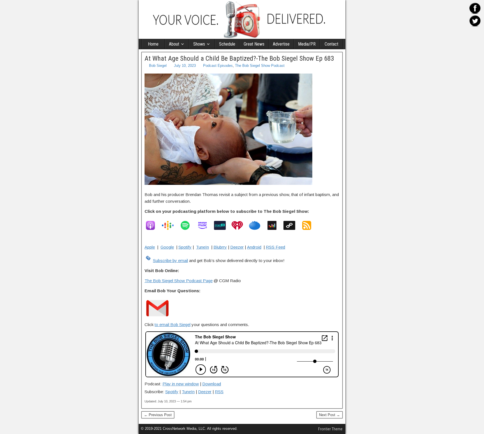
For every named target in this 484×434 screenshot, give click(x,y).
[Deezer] (274, 225)
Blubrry (220, 247)
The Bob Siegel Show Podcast (260, 65)
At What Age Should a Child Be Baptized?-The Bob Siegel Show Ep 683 (239, 58)
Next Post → (329, 415)
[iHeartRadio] (240, 225)
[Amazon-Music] (205, 225)
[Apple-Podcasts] (153, 225)
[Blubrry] (257, 225)
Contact (331, 44)
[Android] (292, 225)
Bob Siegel (158, 65)
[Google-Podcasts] (170, 225)
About (174, 44)
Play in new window (180, 383)
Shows (199, 44)
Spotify (185, 247)
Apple (150, 247)
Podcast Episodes (218, 65)
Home (153, 44)
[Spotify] (188, 225)
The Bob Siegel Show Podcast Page (179, 280)
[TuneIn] (222, 225)
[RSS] (309, 225)
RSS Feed (275, 247)
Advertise (281, 44)
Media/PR (307, 44)
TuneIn (202, 247)
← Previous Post (158, 415)
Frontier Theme (330, 428)
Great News (254, 44)
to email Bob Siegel (172, 324)
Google (167, 247)
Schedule (227, 44)
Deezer (237, 247)
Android (254, 247)
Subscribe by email (170, 260)
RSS (219, 391)
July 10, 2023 (185, 65)
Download (211, 383)
